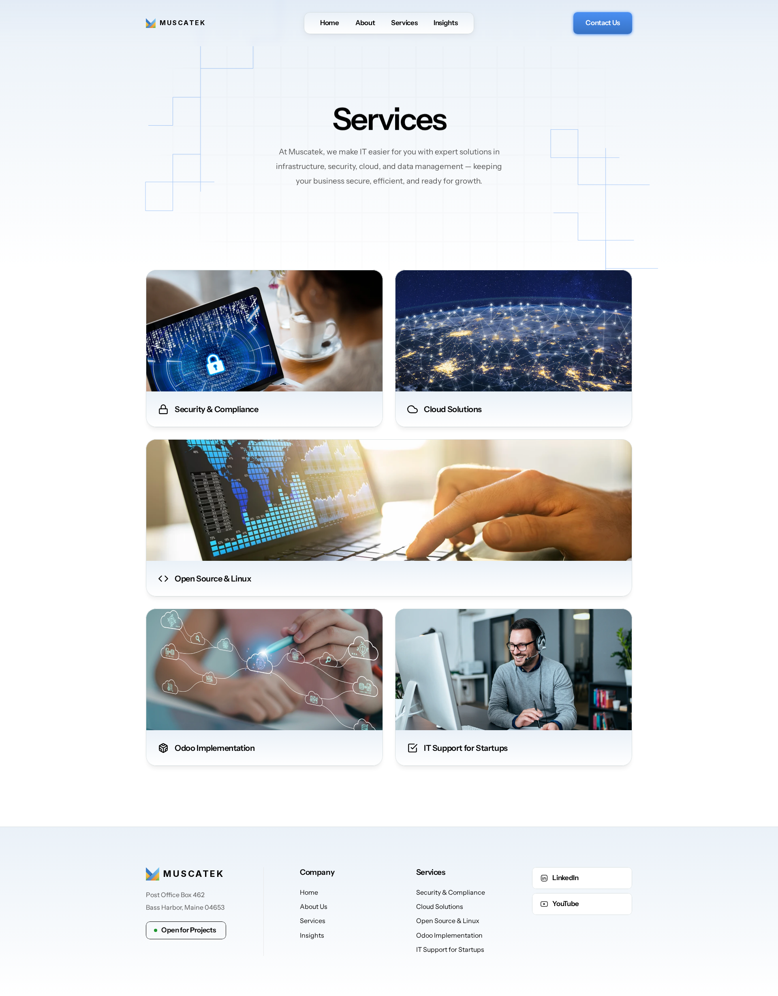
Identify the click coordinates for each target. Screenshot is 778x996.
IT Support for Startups (450, 949)
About (365, 23)
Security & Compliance (450, 892)
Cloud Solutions (439, 906)
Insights (445, 23)
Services (404, 23)
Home (329, 23)
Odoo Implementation (449, 935)
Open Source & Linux (447, 921)
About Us (313, 906)
